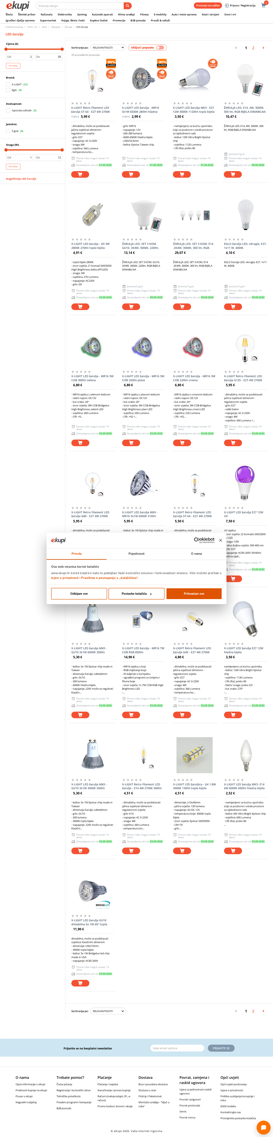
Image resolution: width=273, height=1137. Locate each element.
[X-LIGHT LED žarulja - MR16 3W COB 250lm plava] (143, 347)
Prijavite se (221, 1048)
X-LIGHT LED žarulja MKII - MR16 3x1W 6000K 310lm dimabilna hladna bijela (140, 514)
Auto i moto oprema (184, 14)
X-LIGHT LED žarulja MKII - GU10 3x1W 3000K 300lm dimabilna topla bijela (89, 786)
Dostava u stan (147, 1090)
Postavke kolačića (134, 593)
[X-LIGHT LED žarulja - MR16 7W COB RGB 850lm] (143, 619)
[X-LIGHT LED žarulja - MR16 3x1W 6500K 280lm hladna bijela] (143, 79)
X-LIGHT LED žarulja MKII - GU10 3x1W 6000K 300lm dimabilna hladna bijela (89, 650)
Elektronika (65, 14)
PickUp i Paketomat (150, 1096)
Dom (44, 26)
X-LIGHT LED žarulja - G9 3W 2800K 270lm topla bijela (90, 246)
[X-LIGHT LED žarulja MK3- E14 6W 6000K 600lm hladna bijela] (245, 755)
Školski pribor (27, 14)
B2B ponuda (138, 20)
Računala (47, 14)
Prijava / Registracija (243, 5)
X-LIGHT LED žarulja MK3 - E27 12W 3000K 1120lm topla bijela (193, 110)
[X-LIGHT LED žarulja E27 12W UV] (245, 483)
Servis (182, 1111)
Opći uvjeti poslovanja (233, 1084)
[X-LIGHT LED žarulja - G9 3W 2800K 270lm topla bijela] (92, 215)
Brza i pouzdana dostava (153, 1084)
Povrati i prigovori (190, 1099)
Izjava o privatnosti (231, 1090)
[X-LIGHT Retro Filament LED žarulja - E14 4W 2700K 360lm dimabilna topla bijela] (143, 755)
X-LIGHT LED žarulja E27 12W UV (243, 514)
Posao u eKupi (24, 1096)
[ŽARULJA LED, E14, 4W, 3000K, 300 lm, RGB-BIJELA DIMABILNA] (245, 79)
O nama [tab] (196, 553)
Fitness (144, 14)
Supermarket (48, 20)
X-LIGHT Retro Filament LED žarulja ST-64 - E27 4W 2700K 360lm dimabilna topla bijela (192, 514)
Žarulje (68, 26)
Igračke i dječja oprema (20, 20)
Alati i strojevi (210, 14)
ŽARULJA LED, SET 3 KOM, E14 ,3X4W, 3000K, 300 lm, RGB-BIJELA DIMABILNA (193, 246)
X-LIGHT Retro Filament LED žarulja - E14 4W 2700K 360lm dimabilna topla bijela (142, 786)
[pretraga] (128, 5)
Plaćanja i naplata (108, 1084)
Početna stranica (14, 26)
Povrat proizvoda (189, 1105)
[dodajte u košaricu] (80, 174)
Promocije (119, 20)
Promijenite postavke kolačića (238, 1118)
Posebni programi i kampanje (74, 1102)
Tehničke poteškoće (69, 1096)
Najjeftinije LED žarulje (21, 179)
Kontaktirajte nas (230, 1112)
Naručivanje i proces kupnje (114, 1090)
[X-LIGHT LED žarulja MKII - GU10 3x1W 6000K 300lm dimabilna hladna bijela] (92, 619)
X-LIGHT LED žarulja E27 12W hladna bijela (243, 650)
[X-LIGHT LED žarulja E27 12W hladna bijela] (245, 619)
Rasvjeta (56, 26)
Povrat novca (187, 1117)
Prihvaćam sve (194, 593)
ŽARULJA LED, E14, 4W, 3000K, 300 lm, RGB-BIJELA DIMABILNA (245, 110)
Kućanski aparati (102, 14)
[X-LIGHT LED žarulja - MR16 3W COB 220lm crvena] (194, 347)
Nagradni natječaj (26, 1102)
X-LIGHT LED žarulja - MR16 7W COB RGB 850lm (143, 650)
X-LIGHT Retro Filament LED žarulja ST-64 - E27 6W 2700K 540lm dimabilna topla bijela (90, 110)
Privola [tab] (77, 553)
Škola (9, 14)
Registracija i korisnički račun (74, 1090)
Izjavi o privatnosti (65, 577)
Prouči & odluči (160, 20)
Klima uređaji (126, 14)
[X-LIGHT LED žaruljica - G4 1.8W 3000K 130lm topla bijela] (194, 755)
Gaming (82, 14)
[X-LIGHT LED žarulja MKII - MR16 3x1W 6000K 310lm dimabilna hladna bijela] (143, 483)
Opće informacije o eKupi (30, 1084)
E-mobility (160, 14)
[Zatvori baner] (220, 540)
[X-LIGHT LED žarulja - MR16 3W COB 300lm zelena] (92, 347)
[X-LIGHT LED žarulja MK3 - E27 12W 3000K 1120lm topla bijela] (194, 79)
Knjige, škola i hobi (73, 20)
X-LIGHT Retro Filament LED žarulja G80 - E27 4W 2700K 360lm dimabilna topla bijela (90, 514)
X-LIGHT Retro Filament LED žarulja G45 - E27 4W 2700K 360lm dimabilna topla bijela (192, 650)
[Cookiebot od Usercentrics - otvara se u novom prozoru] (196, 541)
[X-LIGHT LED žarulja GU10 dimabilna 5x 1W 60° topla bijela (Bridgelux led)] (92, 891)
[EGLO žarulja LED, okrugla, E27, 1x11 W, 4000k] (245, 215)
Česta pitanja (64, 1084)
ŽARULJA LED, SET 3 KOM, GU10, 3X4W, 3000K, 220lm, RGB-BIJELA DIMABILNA (140, 246)
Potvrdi (13, 65)
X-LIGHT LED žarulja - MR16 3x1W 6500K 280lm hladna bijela (140, 110)
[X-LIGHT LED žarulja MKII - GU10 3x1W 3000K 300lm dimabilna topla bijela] (92, 755)
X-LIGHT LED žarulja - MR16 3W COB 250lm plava (143, 378)
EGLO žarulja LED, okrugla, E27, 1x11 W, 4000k (245, 246)
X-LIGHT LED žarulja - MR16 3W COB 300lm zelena (92, 378)
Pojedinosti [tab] (136, 553)
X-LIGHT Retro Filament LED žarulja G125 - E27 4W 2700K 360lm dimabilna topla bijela (243, 378)
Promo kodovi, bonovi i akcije (115, 1106)
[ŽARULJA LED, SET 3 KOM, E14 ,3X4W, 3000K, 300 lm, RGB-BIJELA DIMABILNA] (194, 215)
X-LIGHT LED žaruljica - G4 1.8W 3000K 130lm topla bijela (194, 786)
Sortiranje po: (80, 47)
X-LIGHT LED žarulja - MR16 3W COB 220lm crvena (194, 378)
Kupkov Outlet (99, 20)
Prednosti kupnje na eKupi (31, 1090)
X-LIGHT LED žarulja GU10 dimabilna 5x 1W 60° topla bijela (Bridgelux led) (89, 922)
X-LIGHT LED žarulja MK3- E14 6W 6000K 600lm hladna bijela (244, 786)
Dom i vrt (230, 14)
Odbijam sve (79, 593)
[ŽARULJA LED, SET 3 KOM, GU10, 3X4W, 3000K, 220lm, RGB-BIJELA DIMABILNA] (143, 215)
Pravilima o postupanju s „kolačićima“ (109, 577)
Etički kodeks (228, 1106)
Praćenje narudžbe (208, 5)
